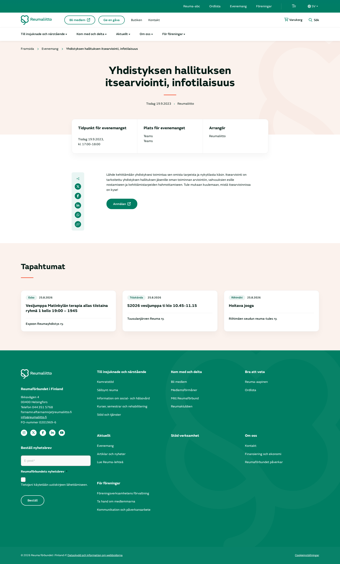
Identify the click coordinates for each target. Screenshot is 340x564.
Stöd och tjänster (109, 415)
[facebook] (43, 433)
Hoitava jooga (241, 305)
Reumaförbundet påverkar (264, 462)
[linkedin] (52, 433)
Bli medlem (77, 20)
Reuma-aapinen (256, 382)
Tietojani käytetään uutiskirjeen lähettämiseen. (54, 485)
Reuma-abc (191, 6)
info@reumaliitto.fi (34, 417)
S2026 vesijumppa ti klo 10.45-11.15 (162, 305)
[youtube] (62, 433)
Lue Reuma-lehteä (110, 462)
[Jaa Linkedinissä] (78, 205)
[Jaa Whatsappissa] (78, 215)
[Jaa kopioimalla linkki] (78, 224)
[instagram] (24, 433)
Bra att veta (255, 372)
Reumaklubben (181, 406)
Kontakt (154, 20)
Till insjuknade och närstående (43, 34)
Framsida (27, 48)
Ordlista (215, 6)
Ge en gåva (111, 20)
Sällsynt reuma (107, 390)
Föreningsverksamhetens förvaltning (123, 493)
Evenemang (238, 6)
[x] (33, 433)
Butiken (136, 20)
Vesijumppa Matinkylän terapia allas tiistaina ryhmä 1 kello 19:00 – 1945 (67, 308)
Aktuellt (122, 34)
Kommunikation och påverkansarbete (124, 510)
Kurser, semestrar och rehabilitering (122, 406)
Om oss (145, 34)
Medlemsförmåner (184, 390)
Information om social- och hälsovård (123, 398)
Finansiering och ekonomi (263, 454)
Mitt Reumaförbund (185, 398)
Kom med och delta (90, 34)
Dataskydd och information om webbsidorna (95, 555)
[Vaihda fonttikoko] (294, 6)
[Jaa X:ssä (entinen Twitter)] (78, 186)
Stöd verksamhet (185, 435)
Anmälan (119, 204)
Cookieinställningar (307, 555)
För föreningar (172, 34)
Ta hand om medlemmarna (116, 501)
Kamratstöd (105, 382)
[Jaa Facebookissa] (78, 196)
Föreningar (264, 6)
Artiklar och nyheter (111, 454)
